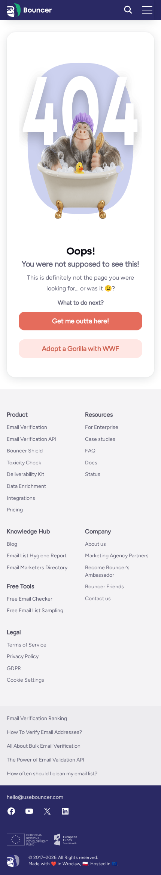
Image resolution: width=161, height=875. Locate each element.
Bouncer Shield (25, 451)
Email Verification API (31, 439)
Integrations (21, 498)
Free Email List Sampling (35, 610)
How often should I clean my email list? (52, 773)
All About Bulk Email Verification (43, 746)
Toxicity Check (24, 463)
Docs (91, 463)
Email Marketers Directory (37, 567)
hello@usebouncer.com (35, 797)
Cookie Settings (25, 680)
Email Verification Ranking (37, 718)
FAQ (90, 451)
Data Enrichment (26, 486)
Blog (12, 544)
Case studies (100, 439)
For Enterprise (101, 427)
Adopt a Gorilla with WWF (80, 349)
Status (92, 474)
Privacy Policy (23, 656)
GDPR (14, 668)
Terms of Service (26, 645)
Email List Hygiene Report (37, 555)
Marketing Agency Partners (117, 555)
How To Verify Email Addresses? (44, 732)
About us (95, 544)
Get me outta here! (80, 321)
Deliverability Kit (25, 474)
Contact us (98, 598)
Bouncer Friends (104, 586)
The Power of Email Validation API (45, 760)
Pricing (15, 510)
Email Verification (27, 427)
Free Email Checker (29, 599)
